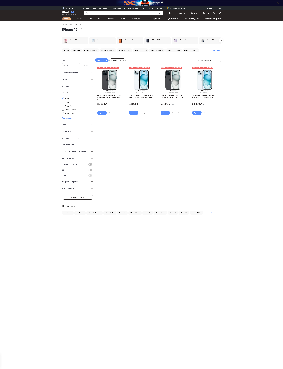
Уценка (182, 13)
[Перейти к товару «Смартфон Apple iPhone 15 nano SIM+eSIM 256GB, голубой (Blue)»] (141, 80)
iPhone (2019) (196, 213)
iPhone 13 (122, 213)
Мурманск (69, 8)
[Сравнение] (209, 13)
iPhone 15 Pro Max (107, 50)
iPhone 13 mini (135, 213)
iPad (90, 19)
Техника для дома (191, 19)
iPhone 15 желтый (173, 50)
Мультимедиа (172, 19)
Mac (99, 19)
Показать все (216, 50)
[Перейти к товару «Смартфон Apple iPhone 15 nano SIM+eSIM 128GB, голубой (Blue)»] (204, 80)
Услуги (194, 13)
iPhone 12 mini (160, 213)
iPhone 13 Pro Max (94, 213)
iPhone (79, 19)
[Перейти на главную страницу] (69, 13)
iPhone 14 (76, 50)
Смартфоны (155, 19)
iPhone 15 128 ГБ (157, 50)
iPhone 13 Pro (110, 213)
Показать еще (67, 118)
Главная (64, 24)
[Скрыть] (278, 3)
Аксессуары (136, 19)
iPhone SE (183, 213)
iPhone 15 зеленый (190, 50)
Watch (122, 19)
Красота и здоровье (213, 19)
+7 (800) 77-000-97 (213, 8)
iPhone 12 (147, 213)
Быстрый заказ (114, 113)
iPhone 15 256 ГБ (141, 50)
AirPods (111, 19)
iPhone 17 (66, 19)
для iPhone (68, 213)
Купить (102, 113)
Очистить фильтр (77, 197)
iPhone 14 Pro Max (90, 50)
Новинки (171, 13)
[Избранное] (214, 13)
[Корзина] (219, 13)
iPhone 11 (173, 213)
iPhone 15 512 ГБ (124, 50)
